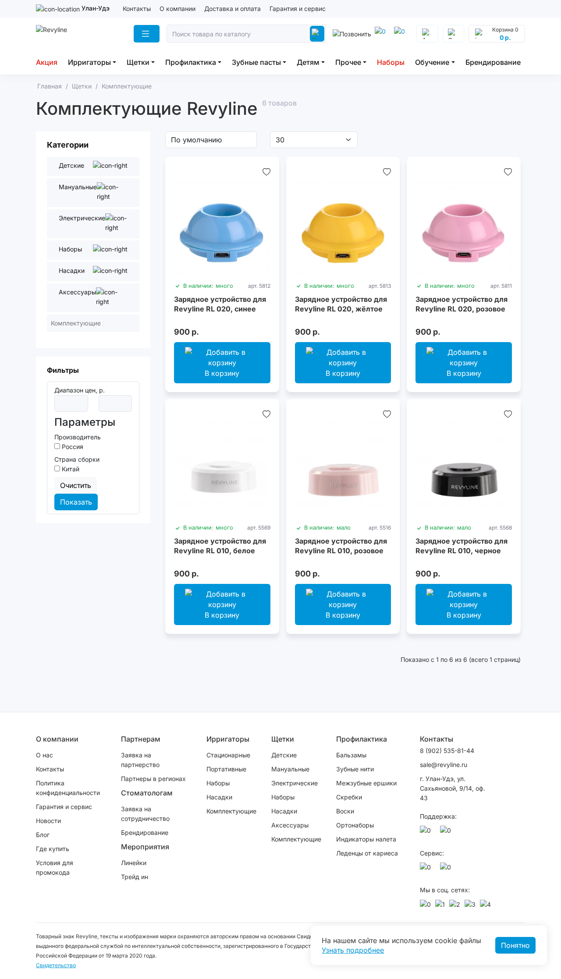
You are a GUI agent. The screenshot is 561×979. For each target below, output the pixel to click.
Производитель (77, 437)
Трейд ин (134, 876)
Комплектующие (231, 811)
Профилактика (190, 62)
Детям (308, 62)
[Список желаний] (266, 172)
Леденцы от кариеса (367, 853)
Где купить (52, 848)
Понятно (515, 945)
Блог (43, 834)
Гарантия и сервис (298, 8)
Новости (48, 820)
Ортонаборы (355, 825)
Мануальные (290, 769)
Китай (69, 469)
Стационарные (228, 755)
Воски (345, 811)
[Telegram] (382, 34)
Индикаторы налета (366, 839)
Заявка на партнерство (140, 759)
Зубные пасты (256, 62)
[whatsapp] (401, 34)
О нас (44, 755)
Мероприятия (145, 846)
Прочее (348, 62)
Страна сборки (76, 459)
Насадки (219, 797)
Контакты (137, 8)
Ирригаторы (89, 62)
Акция (46, 62)
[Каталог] (147, 33)
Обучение (432, 62)
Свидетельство (56, 965)
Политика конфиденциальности (68, 787)
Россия (71, 446)
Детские (284, 755)
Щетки (138, 62)
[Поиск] (317, 34)
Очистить (75, 485)
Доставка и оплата (232, 8)
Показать (76, 502)
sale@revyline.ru (443, 764)
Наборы (391, 62)
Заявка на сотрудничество (145, 813)
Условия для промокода (54, 867)
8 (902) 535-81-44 (447, 750)
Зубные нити (355, 769)
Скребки (349, 797)
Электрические (294, 783)
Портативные (226, 769)
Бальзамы (351, 755)
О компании (177, 8)
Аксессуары (290, 825)
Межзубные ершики (366, 783)
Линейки (133, 862)
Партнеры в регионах (153, 778)
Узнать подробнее (353, 950)
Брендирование (493, 62)
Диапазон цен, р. (79, 390)
